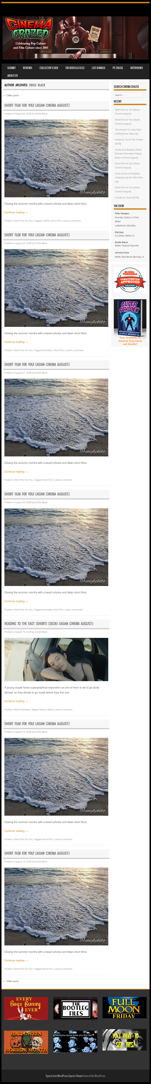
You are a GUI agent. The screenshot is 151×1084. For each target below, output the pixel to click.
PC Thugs (118, 68)
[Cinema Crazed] (75, 58)
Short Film (56, 220)
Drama (42, 709)
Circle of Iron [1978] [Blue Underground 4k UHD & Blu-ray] (129, 177)
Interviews (136, 68)
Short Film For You (23, 220)
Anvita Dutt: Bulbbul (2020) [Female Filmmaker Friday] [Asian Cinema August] (128, 153)
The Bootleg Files (75, 68)
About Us (12, 76)
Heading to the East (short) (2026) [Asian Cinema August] (48, 623)
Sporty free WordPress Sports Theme (64, 1076)
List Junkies (98, 68)
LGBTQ (46, 220)
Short (50, 709)
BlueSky (131, 225)
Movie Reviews (22, 709)
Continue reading (16, 212)
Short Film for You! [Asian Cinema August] (37, 105)
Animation (48, 350)
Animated (47, 609)
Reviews (27, 68)
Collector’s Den (49, 68)
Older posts (11, 95)
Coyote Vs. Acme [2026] (127, 197)
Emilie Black (37, 85)
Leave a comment (72, 220)
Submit (11, 68)
